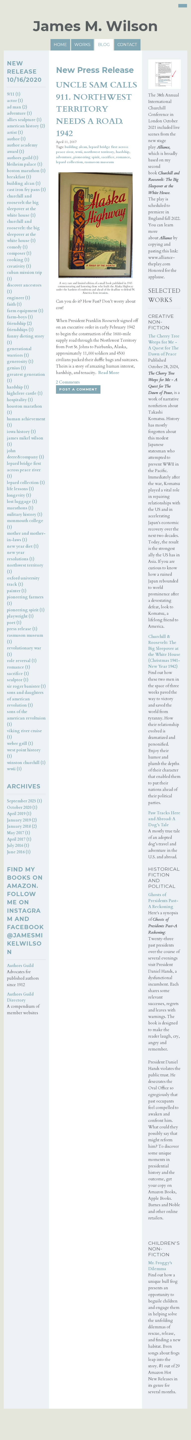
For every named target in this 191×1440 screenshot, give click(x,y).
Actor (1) (15, 100)
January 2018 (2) (22, 826)
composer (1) (19, 253)
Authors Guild (20, 965)
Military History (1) (24, 514)
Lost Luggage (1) (22, 501)
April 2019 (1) (19, 813)
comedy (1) (17, 247)
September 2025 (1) (24, 801)
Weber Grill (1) (20, 743)
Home (60, 44)
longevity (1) (19, 495)
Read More (108, 373)
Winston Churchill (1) (26, 763)
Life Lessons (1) (20, 489)
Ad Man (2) (17, 107)
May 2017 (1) (18, 833)
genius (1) (16, 368)
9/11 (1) (13, 94)
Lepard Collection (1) (26, 482)
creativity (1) (19, 266)
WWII (78, 152)
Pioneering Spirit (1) (26, 610)
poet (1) (14, 622)
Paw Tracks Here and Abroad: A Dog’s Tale (164, 819)
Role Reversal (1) (22, 661)
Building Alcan (76, 147)
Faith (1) (14, 304)
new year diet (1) (23, 546)
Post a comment (78, 389)
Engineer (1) (18, 298)
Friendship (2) (19, 323)
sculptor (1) (17, 680)
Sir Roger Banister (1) (26, 686)
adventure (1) (19, 113)
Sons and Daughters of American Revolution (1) (25, 699)
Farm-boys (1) (20, 317)
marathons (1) (20, 508)
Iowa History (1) (21, 431)
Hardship (122, 152)
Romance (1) (18, 667)
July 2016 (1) (18, 845)
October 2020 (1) (22, 807)
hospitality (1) (20, 400)
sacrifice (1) (18, 673)
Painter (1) (16, 591)
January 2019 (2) (22, 820)
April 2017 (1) (19, 839)
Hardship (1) (18, 387)
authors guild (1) (22, 158)
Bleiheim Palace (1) (24, 164)
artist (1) (15, 132)
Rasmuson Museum (99, 162)
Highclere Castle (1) (25, 393)
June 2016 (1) (19, 852)
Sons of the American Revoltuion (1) (26, 718)
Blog (104, 44)
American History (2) (26, 126)
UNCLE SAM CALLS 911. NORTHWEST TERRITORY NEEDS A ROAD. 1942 (96, 109)
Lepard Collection (69, 162)
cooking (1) (18, 260)
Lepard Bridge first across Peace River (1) (24, 470)
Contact (127, 44)
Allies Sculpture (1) (24, 120)
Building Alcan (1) (24, 183)
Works (82, 44)
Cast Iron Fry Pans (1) (26, 189)
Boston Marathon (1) (26, 171)
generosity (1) (20, 361)
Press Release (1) (22, 629)
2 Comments (68, 382)
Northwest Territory (99, 152)
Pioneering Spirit (86, 157)
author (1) (16, 139)
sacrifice (107, 157)
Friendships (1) (20, 330)
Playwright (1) (20, 616)
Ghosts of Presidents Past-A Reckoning (163, 901)
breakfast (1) (19, 177)
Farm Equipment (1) (25, 311)
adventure (64, 157)
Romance (123, 157)
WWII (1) (14, 769)
